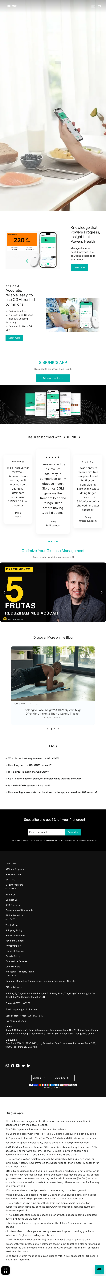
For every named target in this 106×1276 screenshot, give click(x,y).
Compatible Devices (16, 961)
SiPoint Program (14, 885)
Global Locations (14, 915)
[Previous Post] (47, 729)
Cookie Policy (13, 956)
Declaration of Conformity (19, 910)
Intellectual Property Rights (20, 971)
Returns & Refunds (15, 935)
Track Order (12, 925)
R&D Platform (13, 905)
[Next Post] (59, 729)
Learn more (79, 267)
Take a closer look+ (53, 378)
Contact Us (11, 900)
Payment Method (15, 940)
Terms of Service (15, 951)
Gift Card (10, 879)
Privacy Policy (13, 946)
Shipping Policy (14, 930)
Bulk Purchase (13, 874)
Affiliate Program (15, 869)
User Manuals (13, 966)
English (37, 1078)
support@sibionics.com (25, 1009)
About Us (10, 894)
